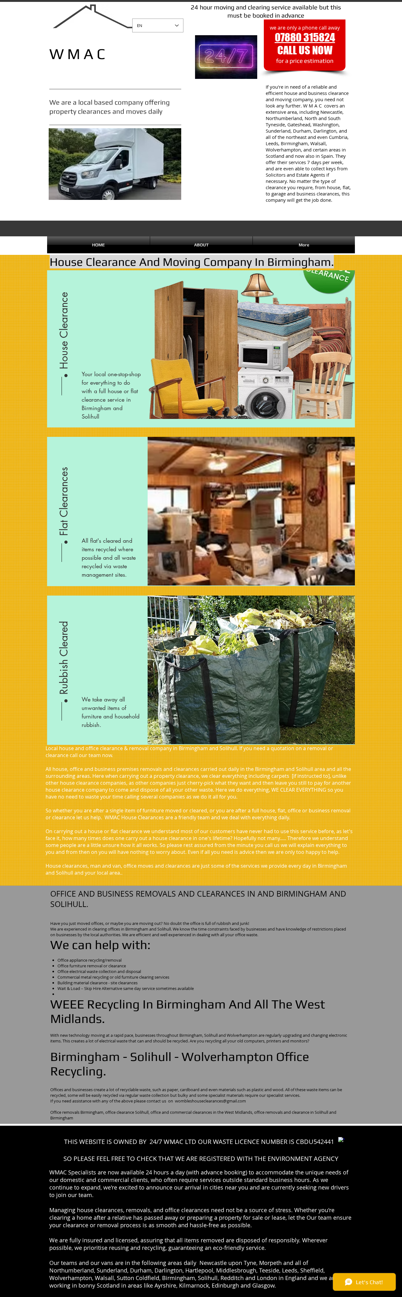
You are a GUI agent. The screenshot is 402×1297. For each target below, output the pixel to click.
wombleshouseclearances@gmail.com (210, 1101)
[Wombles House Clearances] (341, 1140)
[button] (64, 329)
